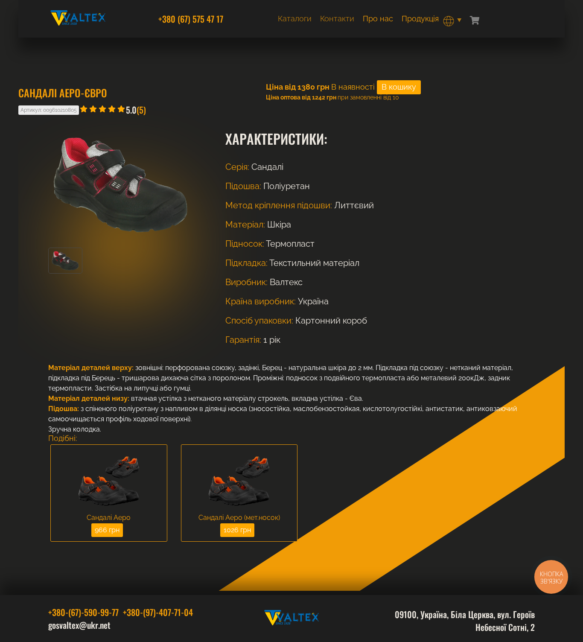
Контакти (337, 18)
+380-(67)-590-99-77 (83, 612)
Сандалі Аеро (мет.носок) (239, 517)
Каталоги (295, 18)
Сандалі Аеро (109, 517)
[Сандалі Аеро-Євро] (65, 271)
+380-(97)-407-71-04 (158, 612)
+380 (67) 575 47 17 (190, 19)
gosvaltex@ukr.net (79, 625)
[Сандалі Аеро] (109, 481)
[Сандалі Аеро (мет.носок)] (239, 481)
